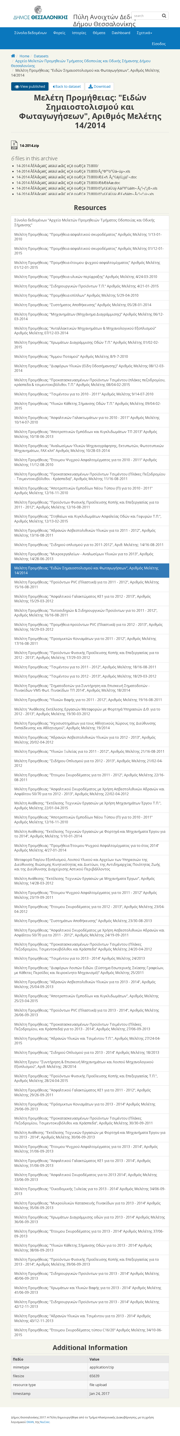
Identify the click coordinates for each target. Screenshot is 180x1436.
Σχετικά (143, 32)
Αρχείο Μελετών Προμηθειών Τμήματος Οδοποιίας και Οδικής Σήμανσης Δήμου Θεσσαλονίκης (81, 63)
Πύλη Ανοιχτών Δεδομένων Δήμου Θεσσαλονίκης (113, 20)
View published (34, 87)
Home (24, 56)
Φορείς (59, 32)
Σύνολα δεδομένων (30, 32)
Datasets (41, 56)
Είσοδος (159, 43)
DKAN (30, 1422)
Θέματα (99, 32)
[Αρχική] (40, 13)
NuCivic (45, 1422)
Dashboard (121, 32)
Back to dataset (67, 86)
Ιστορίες (79, 32)
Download (101, 86)
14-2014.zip (29, 145)
